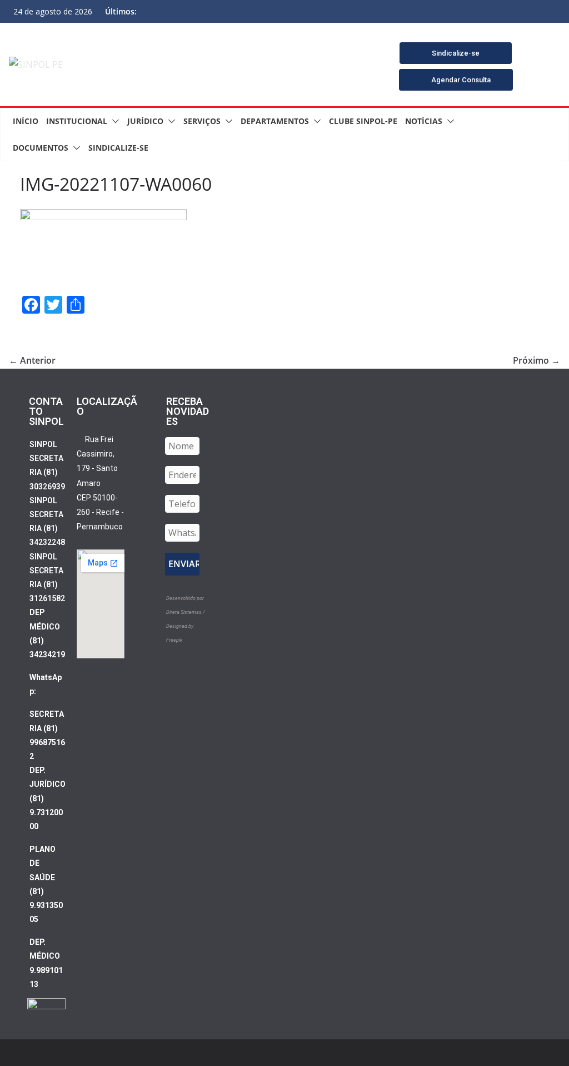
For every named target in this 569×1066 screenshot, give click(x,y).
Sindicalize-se (118, 147)
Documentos (40, 147)
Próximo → (536, 360)
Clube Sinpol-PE (363, 121)
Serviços (202, 121)
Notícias (423, 121)
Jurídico (145, 121)
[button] (113, 121)
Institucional (76, 121)
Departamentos (275, 121)
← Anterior (32, 360)
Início (25, 121)
